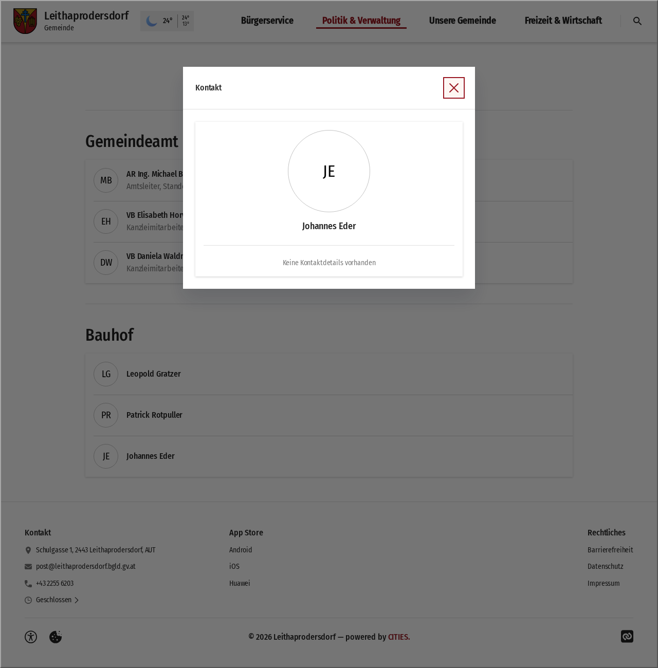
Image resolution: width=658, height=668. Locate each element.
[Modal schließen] (329, 334)
